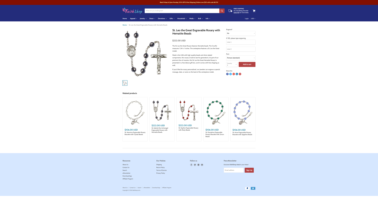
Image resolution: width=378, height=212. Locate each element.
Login (247, 18)
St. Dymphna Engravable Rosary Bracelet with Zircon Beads (215, 134)
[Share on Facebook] (227, 74)
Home (125, 18)
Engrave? (229, 29)
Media (191, 18)
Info (207, 18)
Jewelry (142, 18)
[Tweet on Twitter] (230, 74)
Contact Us (126, 167)
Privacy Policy (160, 173)
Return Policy (160, 167)
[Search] (222, 11)
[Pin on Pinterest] (240, 74)
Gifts (171, 18)
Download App (127, 176)
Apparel (133, 18)
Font (227, 54)
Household (181, 18)
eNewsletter (126, 173)
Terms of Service (161, 170)
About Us (125, 164)
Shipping (159, 164)
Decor (151, 18)
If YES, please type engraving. (236, 38)
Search (125, 170)
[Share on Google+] (234, 74)
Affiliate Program (128, 179)
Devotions (161, 18)
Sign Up (249, 170)
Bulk (200, 18)
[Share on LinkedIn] (237, 74)
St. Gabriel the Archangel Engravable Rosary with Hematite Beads (160, 130)
